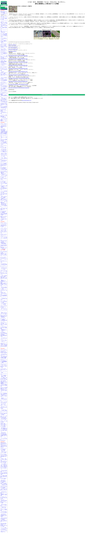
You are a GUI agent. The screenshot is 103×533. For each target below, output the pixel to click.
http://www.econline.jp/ (12, 51)
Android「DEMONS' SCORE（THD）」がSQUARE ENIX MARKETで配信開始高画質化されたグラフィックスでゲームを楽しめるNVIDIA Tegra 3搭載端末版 (4, 383)
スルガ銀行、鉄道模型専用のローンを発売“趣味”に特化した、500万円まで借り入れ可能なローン (4, 277)
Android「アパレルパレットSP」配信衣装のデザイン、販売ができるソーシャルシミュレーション (4, 324)
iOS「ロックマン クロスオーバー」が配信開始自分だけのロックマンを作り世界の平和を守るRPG (4, 164)
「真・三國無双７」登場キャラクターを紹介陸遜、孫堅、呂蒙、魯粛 (4, 378)
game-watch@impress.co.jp (26, 100)
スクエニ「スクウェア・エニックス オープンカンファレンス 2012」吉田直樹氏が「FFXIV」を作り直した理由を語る (4, 351)
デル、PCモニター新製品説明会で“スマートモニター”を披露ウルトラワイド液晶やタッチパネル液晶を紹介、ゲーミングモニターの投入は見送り (4, 141)
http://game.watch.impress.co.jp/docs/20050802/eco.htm (17, 55)
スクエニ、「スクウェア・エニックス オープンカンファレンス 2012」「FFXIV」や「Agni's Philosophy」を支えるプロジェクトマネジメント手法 (4, 230)
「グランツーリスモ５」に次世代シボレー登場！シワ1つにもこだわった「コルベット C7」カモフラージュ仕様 (4, 155)
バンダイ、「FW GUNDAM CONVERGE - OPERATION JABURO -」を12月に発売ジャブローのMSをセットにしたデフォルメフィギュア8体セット (4, 62)
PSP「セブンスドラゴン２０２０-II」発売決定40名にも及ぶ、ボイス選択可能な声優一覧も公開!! (4, 456)
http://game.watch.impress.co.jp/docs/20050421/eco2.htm (18, 84)
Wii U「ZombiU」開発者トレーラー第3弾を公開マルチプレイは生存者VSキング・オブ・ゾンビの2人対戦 (4, 35)
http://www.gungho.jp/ (12, 44)
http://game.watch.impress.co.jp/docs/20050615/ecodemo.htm (18, 78)
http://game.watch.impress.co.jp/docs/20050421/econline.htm (18, 87)
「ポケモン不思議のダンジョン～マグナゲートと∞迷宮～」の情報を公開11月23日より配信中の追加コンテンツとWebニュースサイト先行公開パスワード (4, 466)
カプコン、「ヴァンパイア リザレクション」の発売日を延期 (4, 421)
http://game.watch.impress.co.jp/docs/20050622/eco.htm (17, 71)
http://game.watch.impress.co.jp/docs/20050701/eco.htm (17, 68)
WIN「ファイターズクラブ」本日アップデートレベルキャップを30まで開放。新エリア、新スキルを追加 (4, 365)
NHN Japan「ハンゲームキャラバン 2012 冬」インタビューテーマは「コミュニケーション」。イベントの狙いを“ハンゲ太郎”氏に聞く (4, 236)
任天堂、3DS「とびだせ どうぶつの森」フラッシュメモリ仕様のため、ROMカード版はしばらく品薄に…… (4, 18)
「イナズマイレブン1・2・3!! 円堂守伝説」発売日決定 (4, 299)
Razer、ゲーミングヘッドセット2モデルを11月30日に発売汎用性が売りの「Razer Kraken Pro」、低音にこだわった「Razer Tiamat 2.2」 (4, 253)
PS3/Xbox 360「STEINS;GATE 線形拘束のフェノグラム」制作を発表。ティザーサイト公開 (4, 501)
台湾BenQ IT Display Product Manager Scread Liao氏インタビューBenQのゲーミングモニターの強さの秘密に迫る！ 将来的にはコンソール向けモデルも (4, 445)
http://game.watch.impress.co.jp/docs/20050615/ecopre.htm (18, 74)
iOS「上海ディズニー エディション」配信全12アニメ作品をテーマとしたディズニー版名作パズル (4, 183)
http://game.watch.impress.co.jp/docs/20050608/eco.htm (17, 81)
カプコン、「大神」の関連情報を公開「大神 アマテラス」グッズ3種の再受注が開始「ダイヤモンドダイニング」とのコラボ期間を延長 (4, 204)
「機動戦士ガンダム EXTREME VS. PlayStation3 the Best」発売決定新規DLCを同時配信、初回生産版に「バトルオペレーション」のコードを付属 (4, 283)
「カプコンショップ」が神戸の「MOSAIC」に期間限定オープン (4, 209)
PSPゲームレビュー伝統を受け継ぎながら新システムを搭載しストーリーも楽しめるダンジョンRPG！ (4, 13)
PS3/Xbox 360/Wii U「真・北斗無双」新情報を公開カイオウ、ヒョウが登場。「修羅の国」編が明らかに (4, 26)
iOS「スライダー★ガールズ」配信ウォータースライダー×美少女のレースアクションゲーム (4, 178)
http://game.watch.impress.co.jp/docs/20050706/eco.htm (17, 65)
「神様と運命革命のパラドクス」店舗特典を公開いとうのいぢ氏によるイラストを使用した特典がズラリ (4, 430)
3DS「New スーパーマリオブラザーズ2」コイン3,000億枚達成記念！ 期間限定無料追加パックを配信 (4, 361)
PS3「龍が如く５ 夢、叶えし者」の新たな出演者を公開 (4, 498)
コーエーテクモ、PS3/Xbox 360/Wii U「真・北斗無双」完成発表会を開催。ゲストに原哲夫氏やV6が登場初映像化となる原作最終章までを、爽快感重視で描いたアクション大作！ (4, 131)
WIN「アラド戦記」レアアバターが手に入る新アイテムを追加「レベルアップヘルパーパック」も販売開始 (4, 302)
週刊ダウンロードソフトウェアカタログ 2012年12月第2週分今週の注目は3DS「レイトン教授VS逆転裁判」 (4, 242)
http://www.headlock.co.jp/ (13, 49)
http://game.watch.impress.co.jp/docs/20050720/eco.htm (17, 58)
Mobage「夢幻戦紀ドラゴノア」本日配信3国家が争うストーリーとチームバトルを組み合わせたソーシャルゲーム (4, 89)
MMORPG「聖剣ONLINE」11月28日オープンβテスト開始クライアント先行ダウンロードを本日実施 (4, 425)
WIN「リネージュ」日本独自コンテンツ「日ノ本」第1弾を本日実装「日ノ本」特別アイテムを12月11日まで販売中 (4, 417)
